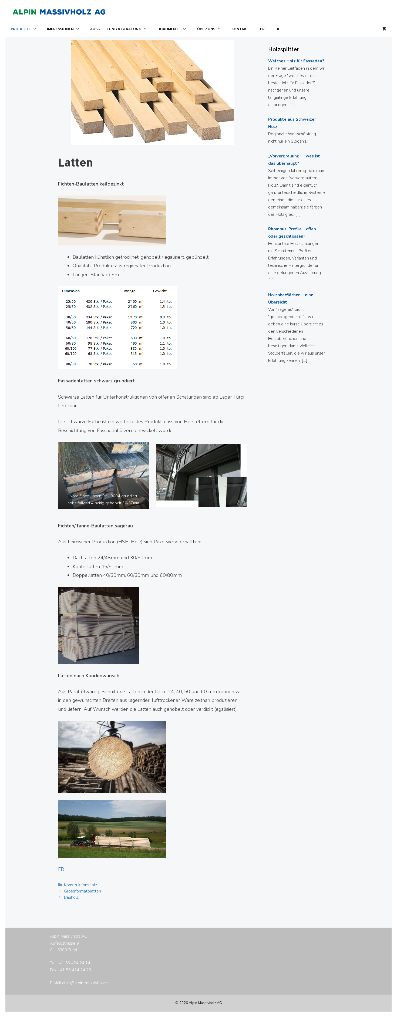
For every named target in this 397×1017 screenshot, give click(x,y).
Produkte (21, 29)
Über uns (206, 29)
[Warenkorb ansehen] (384, 29)
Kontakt (240, 29)
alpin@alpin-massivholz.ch (86, 983)
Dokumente (169, 29)
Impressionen (60, 29)
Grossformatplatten (82, 891)
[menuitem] (262, 29)
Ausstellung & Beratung (115, 29)
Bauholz (71, 897)
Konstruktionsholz (80, 885)
